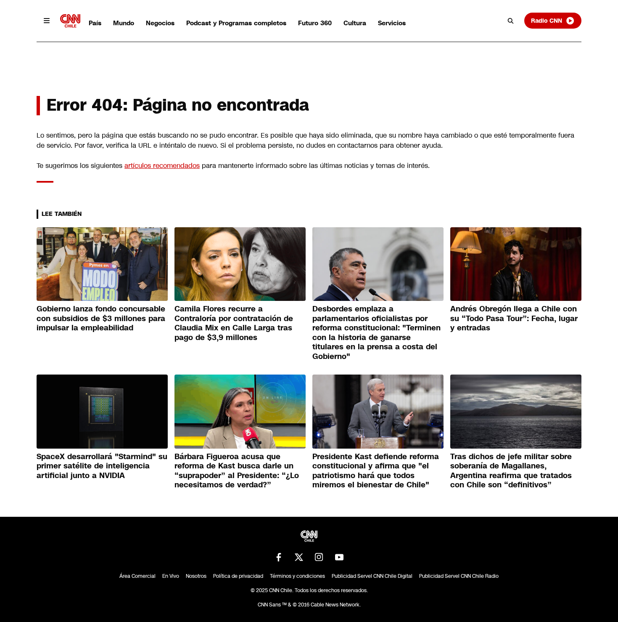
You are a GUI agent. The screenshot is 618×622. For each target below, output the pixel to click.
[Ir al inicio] (70, 21)
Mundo (123, 23)
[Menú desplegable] (47, 21)
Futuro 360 (315, 23)
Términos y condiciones (297, 576)
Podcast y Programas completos (236, 23)
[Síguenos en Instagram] (319, 557)
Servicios (392, 23)
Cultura (354, 23)
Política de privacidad (238, 576)
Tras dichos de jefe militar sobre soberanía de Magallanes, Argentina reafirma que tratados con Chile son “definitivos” (511, 471)
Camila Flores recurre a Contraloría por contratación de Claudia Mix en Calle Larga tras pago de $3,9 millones (233, 323)
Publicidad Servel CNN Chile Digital (372, 576)
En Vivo (170, 576)
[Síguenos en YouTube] (339, 557)
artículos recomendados (162, 165)
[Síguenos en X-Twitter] (299, 557)
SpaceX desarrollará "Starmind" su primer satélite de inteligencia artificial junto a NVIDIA (102, 466)
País (95, 23)
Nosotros (196, 576)
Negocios (160, 23)
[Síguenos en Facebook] (278, 557)
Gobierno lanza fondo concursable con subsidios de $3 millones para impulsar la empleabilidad (101, 318)
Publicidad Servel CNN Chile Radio (459, 576)
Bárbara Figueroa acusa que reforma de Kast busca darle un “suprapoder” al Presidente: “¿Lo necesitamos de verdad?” (236, 471)
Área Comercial (137, 576)
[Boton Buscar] (511, 21)
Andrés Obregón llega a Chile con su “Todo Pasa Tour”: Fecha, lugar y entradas (514, 318)
